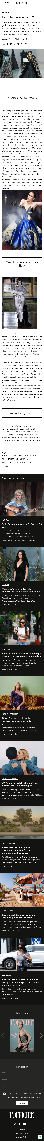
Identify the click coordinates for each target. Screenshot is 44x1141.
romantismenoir (10, 459)
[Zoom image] (22, 220)
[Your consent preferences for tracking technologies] (40, 1137)
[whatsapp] (22, 44)
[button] (41, 1035)
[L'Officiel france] (22, 3)
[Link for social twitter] (14, 1124)
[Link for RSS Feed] (29, 1124)
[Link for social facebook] (19, 1124)
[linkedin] (14, 44)
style (30, 463)
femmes (5, 466)
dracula (24, 459)
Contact (22, 1130)
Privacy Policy (35, 1097)
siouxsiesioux (31, 455)
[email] (4, 44)
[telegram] (25, 44)
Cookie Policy (22, 1137)
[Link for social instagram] (24, 1124)
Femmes (6, 12)
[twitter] (18, 44)
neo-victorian (9, 463)
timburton (7, 455)
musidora (18, 455)
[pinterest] (11, 44)
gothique (22, 463)
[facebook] (7, 44)
